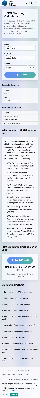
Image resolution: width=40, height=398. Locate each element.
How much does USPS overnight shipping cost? (19, 317)
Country (8, 46)
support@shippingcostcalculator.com (15, 374)
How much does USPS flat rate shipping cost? (18, 359)
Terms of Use (6, 370)
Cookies (16, 370)
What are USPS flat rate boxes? (16, 298)
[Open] (18, 48)
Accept (14, 394)
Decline (5, 394)
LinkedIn (35, 379)
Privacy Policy (25, 370)
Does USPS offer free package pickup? (19, 325)
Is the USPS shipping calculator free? (18, 343)
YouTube (7, 379)
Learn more (11, 390)
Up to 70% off (20, 260)
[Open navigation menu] (36, 3)
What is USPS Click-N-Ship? (15, 337)
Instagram (17, 379)
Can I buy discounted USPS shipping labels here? (20, 350)
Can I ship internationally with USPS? (18, 331)
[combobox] (11, 48)
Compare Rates (20, 75)
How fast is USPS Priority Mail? (16, 310)
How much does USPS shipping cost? (18, 292)
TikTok (26, 379)
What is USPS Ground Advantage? (17, 304)
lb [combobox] (30, 68)
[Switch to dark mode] (26, 3)
